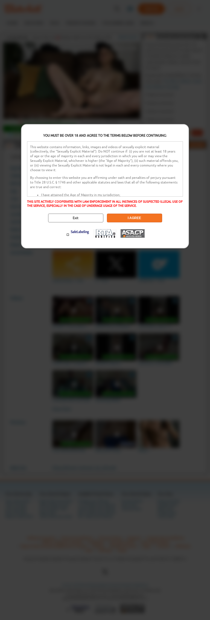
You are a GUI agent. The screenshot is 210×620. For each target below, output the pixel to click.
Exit (75, 218)
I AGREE (134, 218)
